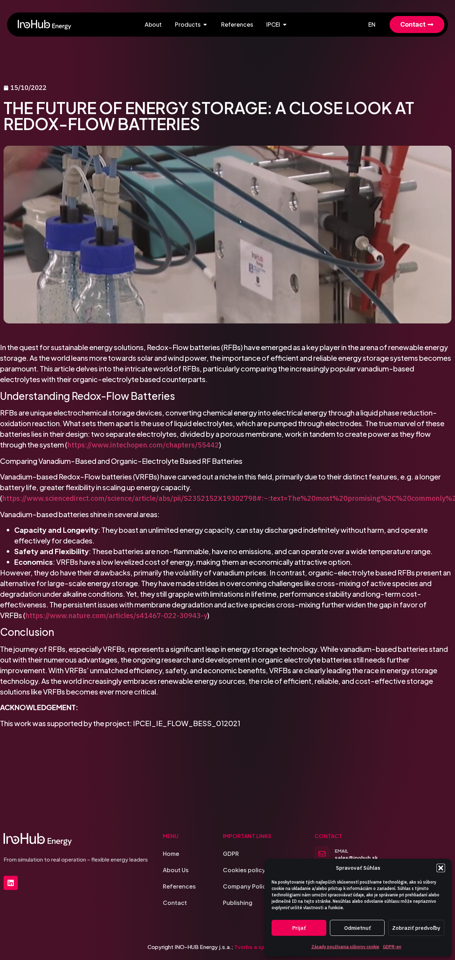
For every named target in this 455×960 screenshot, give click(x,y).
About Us (176, 870)
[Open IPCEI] (285, 24)
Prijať (299, 927)
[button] (440, 867)
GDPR (231, 853)
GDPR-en (392, 946)
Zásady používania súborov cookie (345, 946)
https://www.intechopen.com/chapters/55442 (143, 445)
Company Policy (246, 886)
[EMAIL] (322, 853)
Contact (175, 902)
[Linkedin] (11, 883)
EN (371, 24)
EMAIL (341, 851)
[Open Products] (205, 24)
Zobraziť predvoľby (416, 927)
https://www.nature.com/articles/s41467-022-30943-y (116, 615)
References (179, 886)
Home (171, 853)
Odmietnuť (357, 927)
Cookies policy (244, 870)
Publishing (237, 902)
